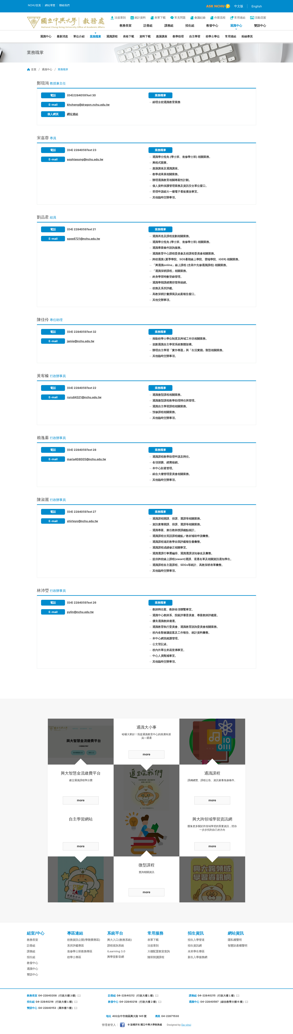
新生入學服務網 (197, 957)
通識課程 (112, 36)
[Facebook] (122, 1025)
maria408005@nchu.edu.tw (86, 459)
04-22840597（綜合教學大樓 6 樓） (222, 1001)
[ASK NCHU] (218, 6)
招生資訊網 (195, 945)
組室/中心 (35, 933)
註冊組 (148, 25)
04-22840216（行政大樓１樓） (55, 1001)
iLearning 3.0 (116, 951)
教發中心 (212, 25)
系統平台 (115, 933)
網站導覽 (50, 5)
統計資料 (140, 17)
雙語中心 (260, 25)
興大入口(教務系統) (119, 939)
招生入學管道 (196, 939)
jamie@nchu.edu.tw (80, 341)
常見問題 (180, 17)
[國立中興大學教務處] (66, 23)
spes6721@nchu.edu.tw (83, 238)
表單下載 (160, 17)
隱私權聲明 (235, 939)
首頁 (33, 69)
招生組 (189, 25)
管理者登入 (109, 1024)
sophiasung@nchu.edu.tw (85, 159)
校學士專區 (74, 957)
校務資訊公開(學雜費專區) (83, 939)
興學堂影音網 (115, 956)
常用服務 (155, 933)
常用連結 (239, 17)
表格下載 (128, 36)
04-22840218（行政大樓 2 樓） (138, 1001)
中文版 (238, 6)
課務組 (168, 25)
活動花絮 (260, 17)
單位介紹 (79, 36)
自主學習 (194, 36)
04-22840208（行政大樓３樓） (58, 995)
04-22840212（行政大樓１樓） (136, 995)
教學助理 (178, 36)
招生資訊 (196, 933)
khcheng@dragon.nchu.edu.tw (88, 104)
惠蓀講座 (161, 36)
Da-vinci (186, 1024)
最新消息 (62, 36)
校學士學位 (213, 36)
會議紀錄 (199, 17)
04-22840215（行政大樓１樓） (217, 995)
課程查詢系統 (115, 945)
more (81, 800)
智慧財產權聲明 (237, 945)
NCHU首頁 (34, 5)
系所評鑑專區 (75, 945)
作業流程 (219, 17)
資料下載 (145, 36)
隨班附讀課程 (155, 957)
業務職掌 (95, 36)
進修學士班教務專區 (79, 951)
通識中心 (236, 25)
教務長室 (126, 25)
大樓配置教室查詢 (158, 951)
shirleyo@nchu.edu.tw (82, 521)
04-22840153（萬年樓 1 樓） (56, 1007)
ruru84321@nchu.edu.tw (84, 397)
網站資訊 (236, 933)
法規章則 (120, 17)
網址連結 (72, 114)
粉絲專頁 (247, 36)
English (257, 6)
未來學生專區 (196, 951)
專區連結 (75, 933)
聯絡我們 (64, 5)
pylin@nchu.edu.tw (80, 612)
